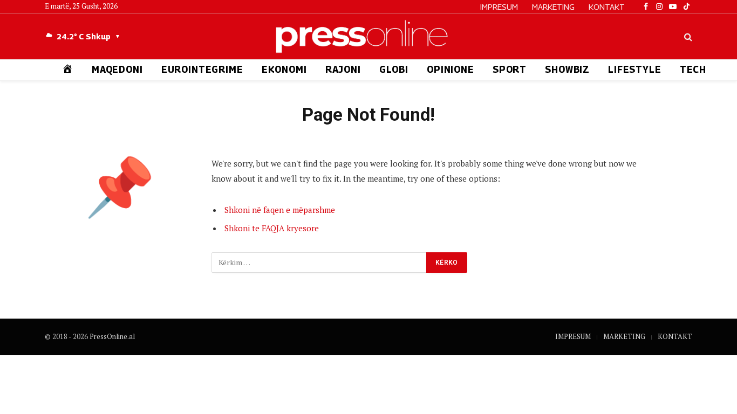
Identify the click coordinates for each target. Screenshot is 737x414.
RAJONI (343, 69)
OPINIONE (450, 69)
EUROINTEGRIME (202, 69)
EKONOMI (284, 69)
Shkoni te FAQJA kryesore (271, 228)
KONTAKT (607, 6)
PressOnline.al (112, 336)
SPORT (510, 69)
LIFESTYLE (634, 69)
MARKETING (553, 6)
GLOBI (393, 69)
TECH (693, 69)
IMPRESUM (499, 6)
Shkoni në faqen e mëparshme (279, 209)
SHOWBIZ (567, 69)
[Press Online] (368, 36)
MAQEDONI (117, 69)
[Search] (687, 36)
